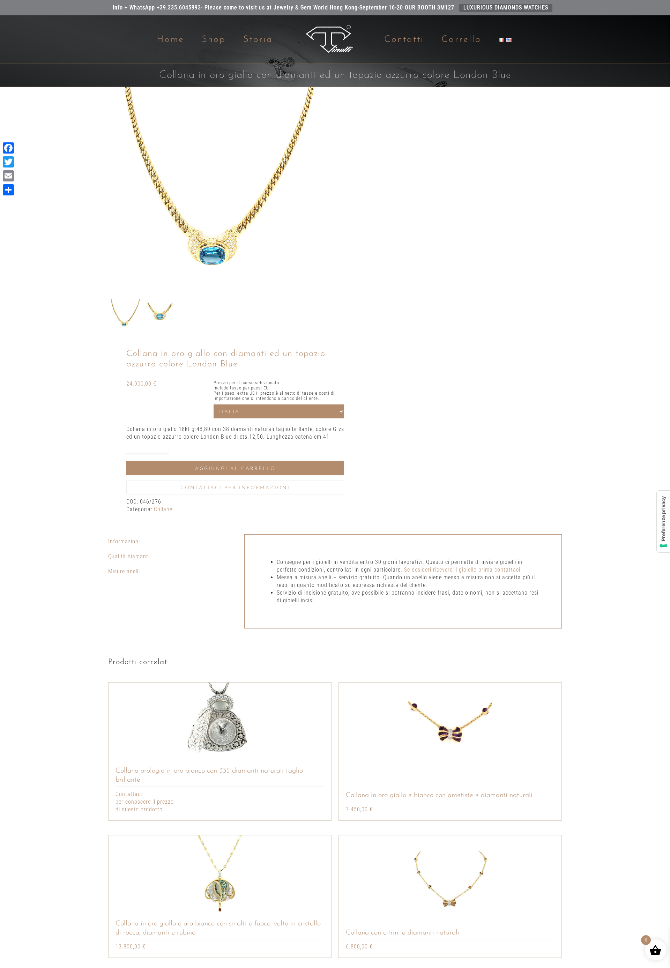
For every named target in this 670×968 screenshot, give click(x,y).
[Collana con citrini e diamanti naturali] (450, 877)
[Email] (8, 176)
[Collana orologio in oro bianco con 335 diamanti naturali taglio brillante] (220, 724)
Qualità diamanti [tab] (129, 556)
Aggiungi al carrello (235, 468)
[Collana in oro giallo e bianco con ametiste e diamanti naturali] (450, 724)
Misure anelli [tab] (124, 571)
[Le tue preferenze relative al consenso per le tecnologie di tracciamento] (663, 521)
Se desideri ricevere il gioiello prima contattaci (462, 569)
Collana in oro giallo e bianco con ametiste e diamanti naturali (439, 795)
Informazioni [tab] (124, 541)
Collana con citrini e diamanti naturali (402, 932)
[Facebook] (8, 148)
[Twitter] (8, 162)
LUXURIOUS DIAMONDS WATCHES (505, 7)
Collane (163, 509)
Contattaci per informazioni (235, 488)
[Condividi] (8, 190)
